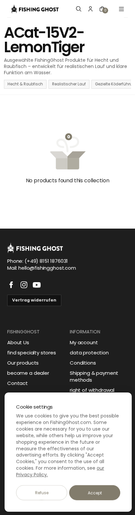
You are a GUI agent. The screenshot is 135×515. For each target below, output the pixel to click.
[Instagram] (24, 285)
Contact (17, 383)
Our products (23, 362)
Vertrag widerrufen (34, 300)
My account (84, 342)
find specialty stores (31, 352)
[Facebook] (11, 285)
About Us (18, 342)
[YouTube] (37, 285)
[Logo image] (35, 8)
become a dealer (28, 372)
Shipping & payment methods (94, 376)
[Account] (90, 9)
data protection (89, 352)
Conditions (83, 362)
